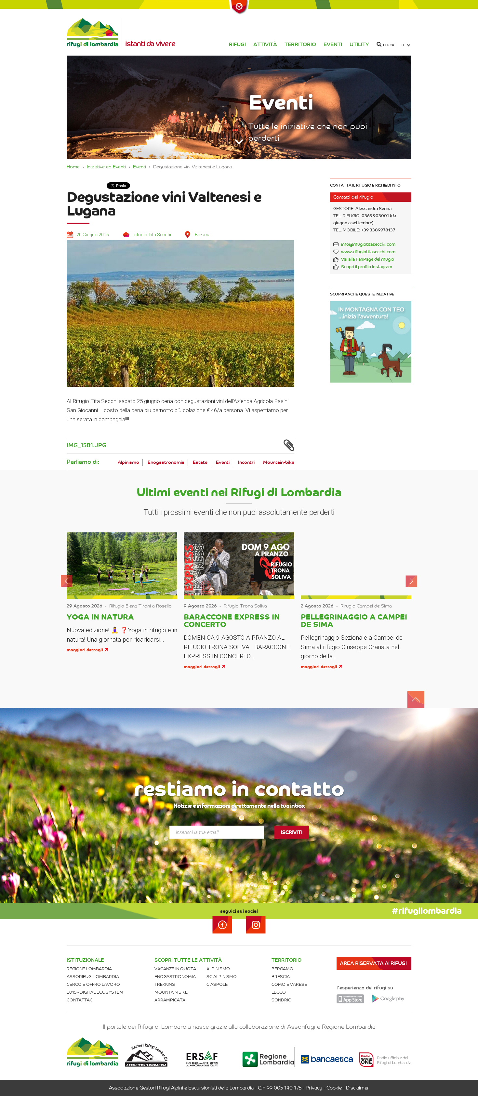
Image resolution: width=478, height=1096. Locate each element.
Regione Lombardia (89, 968)
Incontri (246, 462)
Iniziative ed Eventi (106, 166)
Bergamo (282, 968)
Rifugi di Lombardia (94, 32)
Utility (359, 44)
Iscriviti (291, 832)
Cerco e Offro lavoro (93, 984)
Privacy (314, 1088)
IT (403, 45)
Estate (200, 462)
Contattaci (80, 1000)
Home (73, 166)
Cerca (388, 45)
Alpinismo (128, 462)
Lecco (279, 992)
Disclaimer (357, 1088)
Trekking (164, 984)
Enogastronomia (166, 462)
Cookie (334, 1088)
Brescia (281, 976)
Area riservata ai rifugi (373, 963)
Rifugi (237, 44)
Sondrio (282, 1000)
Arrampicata (169, 1000)
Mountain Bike (171, 992)
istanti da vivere (150, 43)
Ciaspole (217, 984)
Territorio (300, 44)
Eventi (333, 44)
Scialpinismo (221, 976)
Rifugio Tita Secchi (152, 234)
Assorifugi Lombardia (93, 976)
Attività (265, 44)
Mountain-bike (278, 462)
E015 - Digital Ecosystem (95, 992)
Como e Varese (289, 984)
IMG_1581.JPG (86, 445)
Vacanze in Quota (175, 968)
